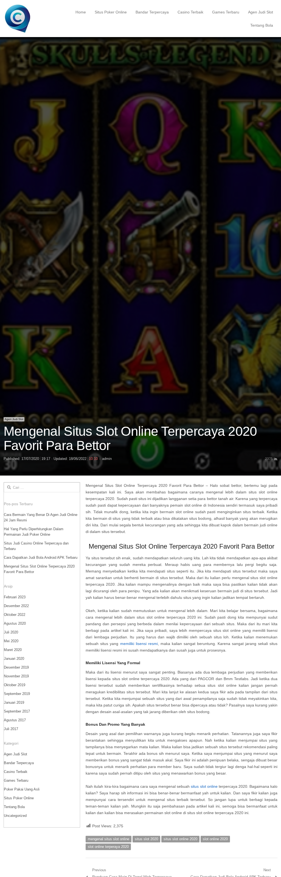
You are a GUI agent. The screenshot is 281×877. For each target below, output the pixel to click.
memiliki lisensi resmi (139, 643)
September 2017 (17, 711)
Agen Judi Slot (260, 12)
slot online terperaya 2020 (108, 847)
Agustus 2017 (15, 720)
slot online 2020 (215, 839)
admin (107, 459)
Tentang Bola (261, 25)
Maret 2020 (13, 650)
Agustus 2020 (15, 623)
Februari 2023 (15, 597)
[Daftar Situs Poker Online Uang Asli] (31, 18)
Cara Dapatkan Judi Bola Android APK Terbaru (40, 557)
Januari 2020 (14, 659)
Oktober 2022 (14, 615)
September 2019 (17, 694)
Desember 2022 (16, 606)
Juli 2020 (11, 632)
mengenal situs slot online (108, 839)
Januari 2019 (14, 702)
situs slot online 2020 (180, 839)
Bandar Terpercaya (152, 12)
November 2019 (16, 676)
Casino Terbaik (190, 12)
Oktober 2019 (14, 685)
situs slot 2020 (146, 839)
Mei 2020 (11, 641)
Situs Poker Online (111, 12)
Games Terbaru (225, 12)
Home (80, 12)
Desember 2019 (16, 667)
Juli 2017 (11, 729)
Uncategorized (15, 816)
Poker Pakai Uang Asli (22, 789)
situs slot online (204, 786)
